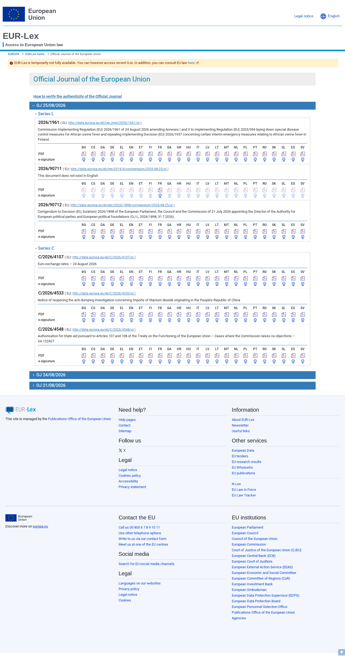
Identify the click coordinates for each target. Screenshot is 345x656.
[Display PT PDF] (255, 154)
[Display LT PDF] (217, 154)
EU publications (243, 473)
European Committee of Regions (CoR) (261, 578)
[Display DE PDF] (112, 154)
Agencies (239, 618)
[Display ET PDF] (141, 154)
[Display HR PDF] (179, 154)
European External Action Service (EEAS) (262, 567)
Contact (124, 425)
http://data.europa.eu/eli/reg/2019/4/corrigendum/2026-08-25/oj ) (119, 169)
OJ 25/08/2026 (50, 105)
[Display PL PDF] (245, 154)
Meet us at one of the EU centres (143, 544)
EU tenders (240, 456)
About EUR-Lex (243, 420)
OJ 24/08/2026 (50, 374)
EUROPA (13, 54)
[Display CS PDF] (93, 154)
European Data (243, 450)
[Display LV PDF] (207, 154)
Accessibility (128, 481)
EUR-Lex (21, 36)
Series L (46, 113)
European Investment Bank (252, 584)
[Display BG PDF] (84, 154)
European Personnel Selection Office (259, 607)
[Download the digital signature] (83, 159)
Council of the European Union (254, 539)
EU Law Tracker (244, 495)
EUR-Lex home (34, 54)
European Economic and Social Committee (264, 573)
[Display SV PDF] (303, 154)
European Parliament (247, 527)
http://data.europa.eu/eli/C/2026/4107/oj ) (104, 257)
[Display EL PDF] (122, 154)
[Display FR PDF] (160, 154)
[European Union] (18, 518)
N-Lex (236, 484)
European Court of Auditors (252, 561)
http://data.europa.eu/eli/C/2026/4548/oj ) (104, 330)
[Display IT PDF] (198, 154)
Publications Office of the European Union (79, 419)
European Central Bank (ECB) (254, 556)
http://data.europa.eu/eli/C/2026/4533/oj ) (104, 293)
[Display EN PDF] (131, 154)
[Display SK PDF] (274, 154)
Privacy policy (129, 589)
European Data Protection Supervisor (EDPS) (265, 595)
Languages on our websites (140, 583)
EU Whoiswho (242, 467)
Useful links (241, 431)
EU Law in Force (244, 490)
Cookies (125, 600)
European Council (245, 533)
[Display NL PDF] (236, 154)
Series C (46, 248)
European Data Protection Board (256, 601)
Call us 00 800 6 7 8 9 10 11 (139, 527)
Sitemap (125, 431)
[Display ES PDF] (293, 154)
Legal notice (128, 470)
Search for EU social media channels (146, 564)
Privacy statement (132, 487)
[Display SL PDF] (284, 154)
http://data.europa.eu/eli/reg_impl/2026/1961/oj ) (105, 123)
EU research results (246, 462)
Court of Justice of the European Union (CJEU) (267, 550)
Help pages (127, 420)
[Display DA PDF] (103, 154)
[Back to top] (341, 652)
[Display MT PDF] (227, 154)
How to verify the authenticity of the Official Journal (77, 96)
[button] (329, 16)
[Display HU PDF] (189, 154)
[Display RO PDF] (265, 154)
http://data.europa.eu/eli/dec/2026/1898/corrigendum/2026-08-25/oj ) (123, 205)
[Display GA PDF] (169, 154)
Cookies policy (130, 476)
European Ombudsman (249, 590)
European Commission (249, 544)
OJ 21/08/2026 (50, 385)
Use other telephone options (140, 533)
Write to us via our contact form (142, 539)
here (191, 63)
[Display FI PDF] (150, 154)
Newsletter (240, 425)
